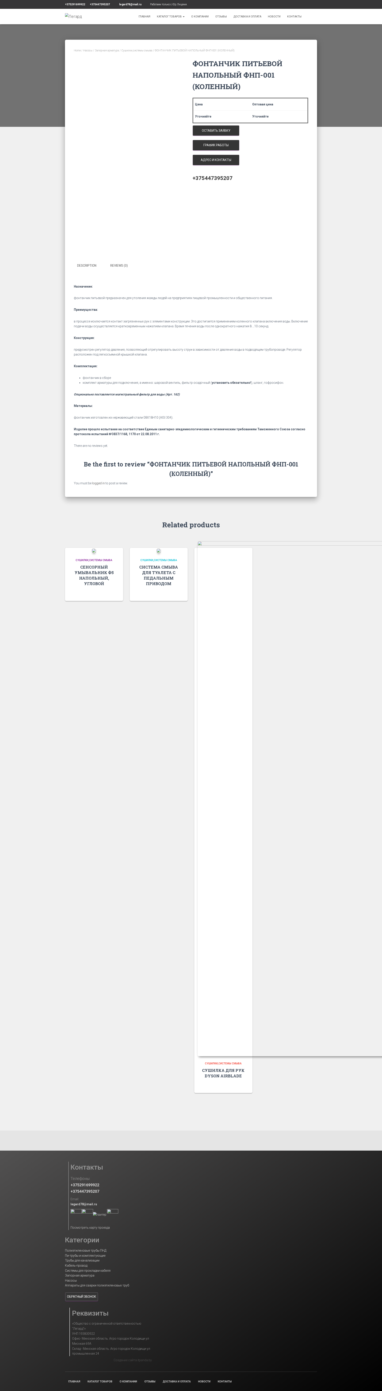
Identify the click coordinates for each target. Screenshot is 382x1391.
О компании (200, 16)
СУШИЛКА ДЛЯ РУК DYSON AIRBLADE (223, 1073)
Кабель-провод (76, 1265)
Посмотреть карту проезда (90, 1227)
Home (77, 50)
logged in (98, 483)
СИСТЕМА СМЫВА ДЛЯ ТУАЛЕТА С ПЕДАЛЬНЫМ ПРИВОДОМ (158, 575)
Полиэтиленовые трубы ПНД (85, 1250)
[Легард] (73, 16)
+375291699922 (75, 4)
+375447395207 (100, 4)
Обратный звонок (81, 1296)
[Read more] (114, 593)
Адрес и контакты (216, 160)
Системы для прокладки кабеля (88, 1270)
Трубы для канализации (82, 1260)
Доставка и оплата (247, 16)
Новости (274, 16)
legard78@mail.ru (130, 4)
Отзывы (221, 16)
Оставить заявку (216, 130)
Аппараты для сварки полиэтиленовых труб (97, 1285)
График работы (216, 145)
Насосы (87, 50)
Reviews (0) (119, 265)
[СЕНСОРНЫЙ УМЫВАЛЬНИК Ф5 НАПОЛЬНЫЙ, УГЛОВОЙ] (94, 550)
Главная (144, 16)
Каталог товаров (169, 16)
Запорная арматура (107, 50)
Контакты (294, 16)
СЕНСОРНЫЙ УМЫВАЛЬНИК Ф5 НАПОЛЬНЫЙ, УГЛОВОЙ (94, 575)
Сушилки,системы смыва (136, 50)
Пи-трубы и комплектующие (85, 1255)
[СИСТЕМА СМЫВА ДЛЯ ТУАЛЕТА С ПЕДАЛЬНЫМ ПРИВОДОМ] (159, 550)
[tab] (90, 266)
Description (86, 265)
